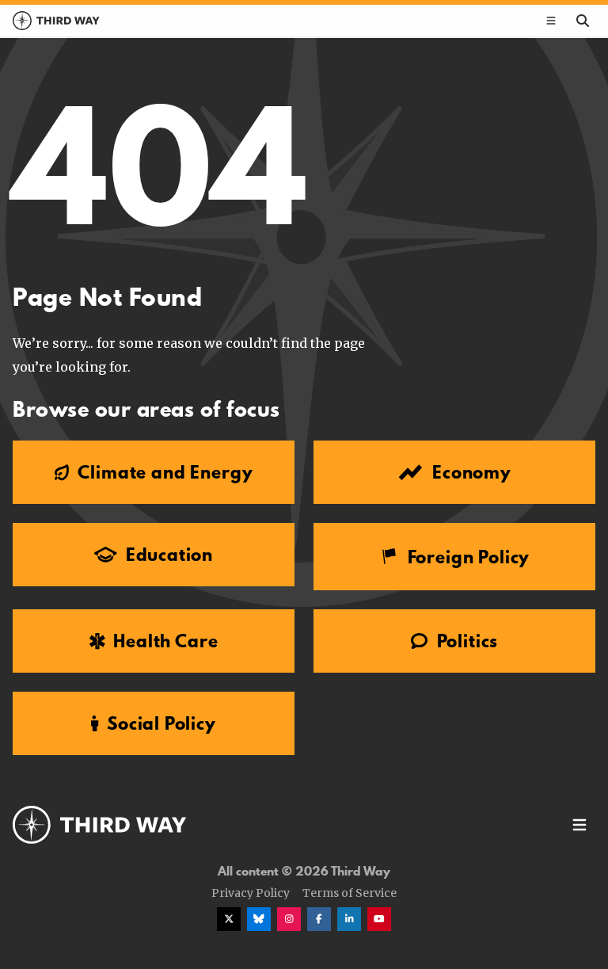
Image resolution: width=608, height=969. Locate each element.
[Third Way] (100, 825)
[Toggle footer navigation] (579, 825)
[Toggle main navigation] (551, 20)
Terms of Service (349, 893)
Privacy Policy (250, 893)
